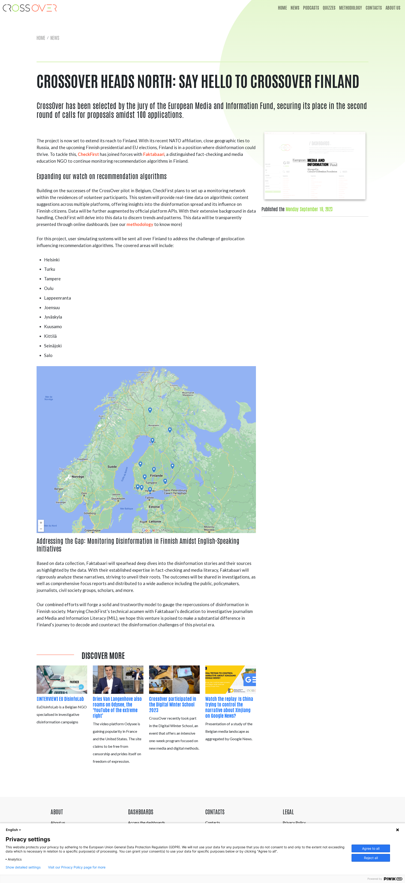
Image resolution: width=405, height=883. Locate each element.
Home (282, 7)
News (295, 7)
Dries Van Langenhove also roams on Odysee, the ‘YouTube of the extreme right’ (117, 706)
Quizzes (329, 7)
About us (393, 7)
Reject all (371, 858)
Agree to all (370, 848)
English (12, 830)
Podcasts (311, 7)
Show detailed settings (23, 867)
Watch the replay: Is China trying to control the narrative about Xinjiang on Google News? (229, 706)
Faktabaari (153, 154)
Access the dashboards (146, 822)
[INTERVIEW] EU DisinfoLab (60, 698)
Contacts (374, 7)
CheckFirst (88, 154)
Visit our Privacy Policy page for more (76, 867)
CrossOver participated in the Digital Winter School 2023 (172, 704)
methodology (140, 224)
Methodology (350, 7)
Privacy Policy (294, 822)
